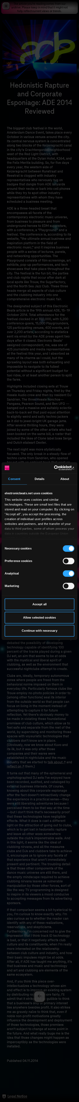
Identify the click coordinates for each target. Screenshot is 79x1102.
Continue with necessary (39, 630)
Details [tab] (40, 479)
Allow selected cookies (39, 617)
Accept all (39, 604)
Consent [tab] (14, 479)
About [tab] (64, 479)
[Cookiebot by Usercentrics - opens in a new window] (56, 468)
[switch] (68, 561)
